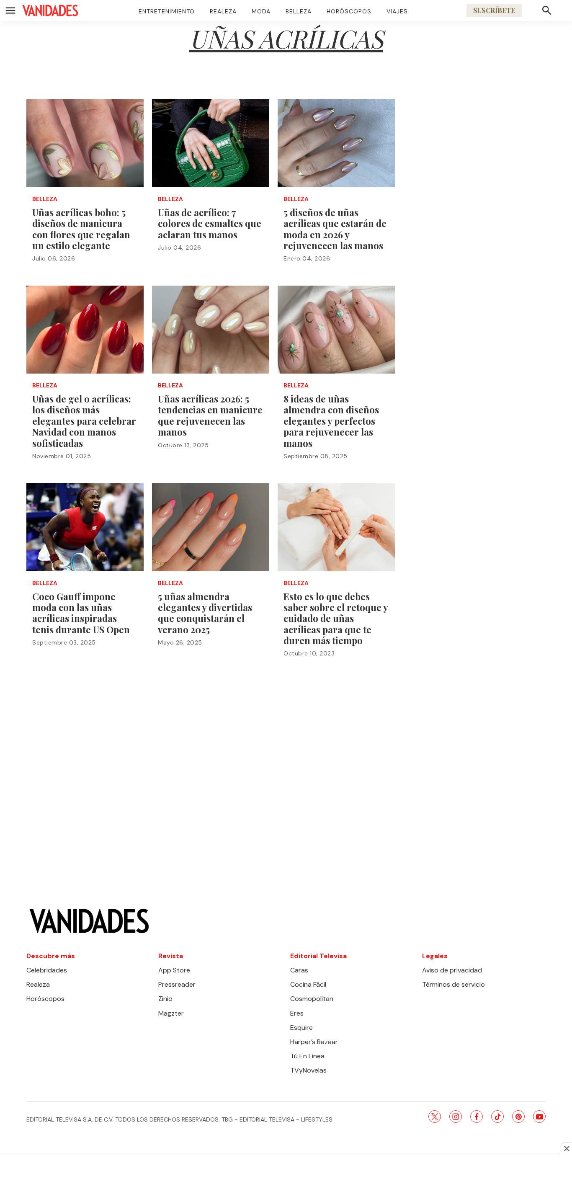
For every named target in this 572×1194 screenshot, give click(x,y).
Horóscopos (349, 11)
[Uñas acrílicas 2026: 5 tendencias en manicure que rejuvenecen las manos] (210, 330)
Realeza (223, 11)
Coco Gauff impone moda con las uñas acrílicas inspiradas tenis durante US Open (81, 613)
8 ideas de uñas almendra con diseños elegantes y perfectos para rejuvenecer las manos (331, 420)
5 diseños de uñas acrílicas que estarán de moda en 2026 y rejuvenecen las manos (334, 229)
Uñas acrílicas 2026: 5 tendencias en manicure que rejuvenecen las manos (210, 415)
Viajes (397, 11)
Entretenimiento (167, 11)
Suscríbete (494, 10)
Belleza (299, 11)
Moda (261, 11)
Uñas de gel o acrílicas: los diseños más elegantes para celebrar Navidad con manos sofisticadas (84, 420)
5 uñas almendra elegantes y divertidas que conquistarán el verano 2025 (205, 613)
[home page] (50, 10)
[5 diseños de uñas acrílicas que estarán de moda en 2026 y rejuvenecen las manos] (336, 143)
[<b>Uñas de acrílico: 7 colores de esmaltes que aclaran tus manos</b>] (210, 143)
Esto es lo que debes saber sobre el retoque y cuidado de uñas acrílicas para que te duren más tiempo (335, 618)
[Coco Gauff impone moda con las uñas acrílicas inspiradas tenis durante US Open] (85, 527)
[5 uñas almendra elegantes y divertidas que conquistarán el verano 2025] (210, 527)
